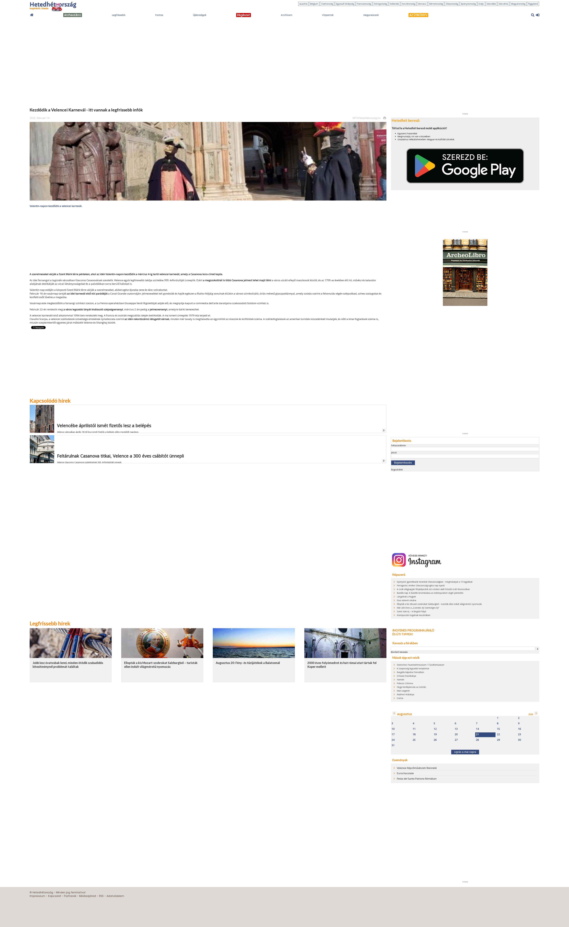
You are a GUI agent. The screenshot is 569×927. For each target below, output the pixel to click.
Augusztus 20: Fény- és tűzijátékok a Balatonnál (248, 663)
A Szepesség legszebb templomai (413, 668)
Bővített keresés (399, 652)
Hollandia (394, 3)
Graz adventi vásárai (406, 600)
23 (519, 734)
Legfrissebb (118, 15)
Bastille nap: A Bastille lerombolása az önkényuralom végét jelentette (430, 592)
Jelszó (394, 452)
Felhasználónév (398, 445)
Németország (436, 3)
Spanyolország (468, 3)
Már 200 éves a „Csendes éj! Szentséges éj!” (418, 607)
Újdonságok (199, 15)
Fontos (159, 15)
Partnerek (70, 896)
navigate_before (394, 713)
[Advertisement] (208, 239)
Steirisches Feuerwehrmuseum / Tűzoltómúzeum (420, 664)
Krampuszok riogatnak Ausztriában (413, 615)
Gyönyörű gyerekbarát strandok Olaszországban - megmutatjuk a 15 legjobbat (435, 581)
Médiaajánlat (87, 896)
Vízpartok (328, 15)
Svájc (481, 3)
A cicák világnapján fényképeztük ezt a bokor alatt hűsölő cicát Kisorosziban (433, 589)
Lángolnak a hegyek (406, 596)
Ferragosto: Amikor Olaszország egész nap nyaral (421, 585)
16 (519, 728)
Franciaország (364, 3)
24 (393, 739)
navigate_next (537, 649)
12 (435, 728)
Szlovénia (503, 3)
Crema (400, 698)
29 (498, 739)
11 (414, 728)
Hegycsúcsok (371, 15)
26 (435, 739)
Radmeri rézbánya (405, 694)
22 (498, 734)
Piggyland (533, 3)
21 (477, 734)
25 (414, 739)
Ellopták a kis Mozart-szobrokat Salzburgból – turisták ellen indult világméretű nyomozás (161, 664)
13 (456, 728)
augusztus (404, 714)
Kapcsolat (54, 896)
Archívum (286, 15)
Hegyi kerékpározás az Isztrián (411, 687)
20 (456, 734)
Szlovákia (491, 3)
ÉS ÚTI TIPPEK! (402, 634)
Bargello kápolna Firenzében (410, 672)
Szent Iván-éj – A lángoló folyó (411, 611)
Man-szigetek (403, 690)
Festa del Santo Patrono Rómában (417, 778)
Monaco (422, 3)
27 (456, 739)
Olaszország (452, 3)
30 (519, 739)
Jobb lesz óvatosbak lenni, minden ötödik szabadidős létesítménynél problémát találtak (68, 664)
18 (414, 734)
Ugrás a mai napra (465, 751)
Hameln (400, 679)
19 (435, 734)
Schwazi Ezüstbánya (406, 675)
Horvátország (408, 3)
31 (393, 745)
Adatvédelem (115, 896)
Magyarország (518, 3)
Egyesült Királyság (345, 3)
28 (477, 739)
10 (393, 728)
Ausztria (303, 3)
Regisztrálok (397, 469)
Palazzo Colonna (405, 683)
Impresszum (37, 896)
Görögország (380, 3)
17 (393, 734)
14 (477, 728)
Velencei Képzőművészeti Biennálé (417, 768)
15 (498, 728)
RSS (101, 896)
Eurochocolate (405, 773)
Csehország (327, 3)
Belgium (314, 3)
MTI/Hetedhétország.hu (367, 118)
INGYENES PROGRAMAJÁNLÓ (413, 630)
